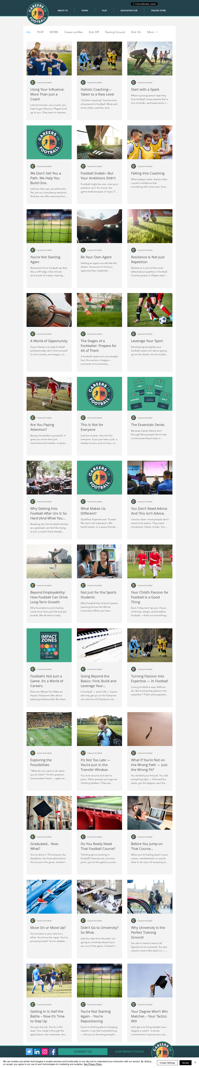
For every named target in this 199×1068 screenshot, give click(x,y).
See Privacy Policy (93, 1064)
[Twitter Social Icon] (29, 1051)
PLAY (40, 32)
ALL (28, 32)
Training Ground (115, 32)
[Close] (195, 1063)
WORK (54, 32)
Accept (185, 1062)
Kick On (136, 32)
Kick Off (94, 32)
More (150, 32)
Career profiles (73, 32)
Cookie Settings (167, 1062)
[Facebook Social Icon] (52, 1051)
